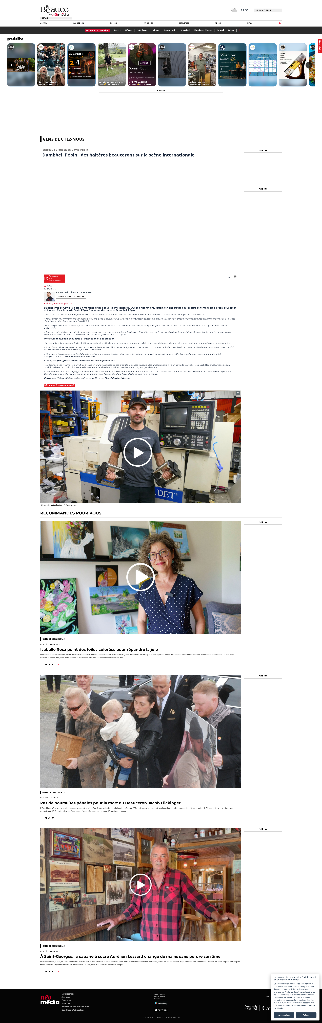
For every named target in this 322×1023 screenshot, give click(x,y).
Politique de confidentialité (75, 1006)
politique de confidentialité (295, 1005)
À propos (66, 997)
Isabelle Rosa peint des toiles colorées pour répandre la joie (99, 649)
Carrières (66, 1000)
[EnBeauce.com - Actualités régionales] (54, 10)
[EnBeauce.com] (50, 1003)
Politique (155, 30)
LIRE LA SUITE (49, 664)
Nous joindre (68, 993)
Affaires (128, 30)
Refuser (306, 1015)
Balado (231, 30)
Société (117, 30)
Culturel (220, 30)
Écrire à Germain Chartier (71, 297)
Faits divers (142, 30)
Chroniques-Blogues (203, 30)
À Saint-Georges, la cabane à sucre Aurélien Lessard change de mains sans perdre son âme (130, 956)
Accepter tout (284, 1015)
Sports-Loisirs (170, 30)
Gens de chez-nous (64, 139)
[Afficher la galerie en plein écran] (238, 393)
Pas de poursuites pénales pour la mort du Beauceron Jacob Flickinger (110, 803)
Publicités (66, 1003)
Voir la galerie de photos (58, 303)
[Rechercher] (280, 23)
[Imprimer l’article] (235, 277)
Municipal (185, 30)
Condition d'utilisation (73, 1010)
